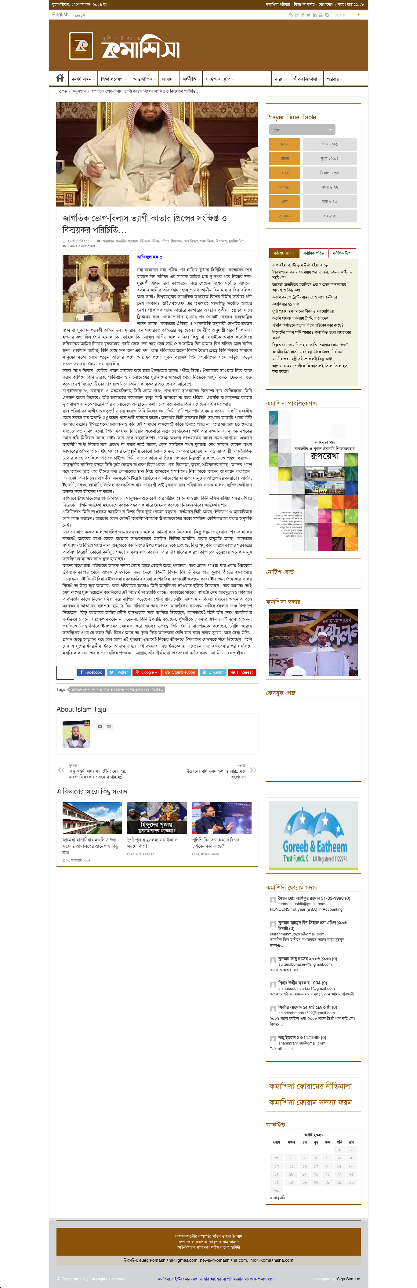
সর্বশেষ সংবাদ (284, 253)
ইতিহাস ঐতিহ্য (252, 79)
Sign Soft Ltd (348, 1279)
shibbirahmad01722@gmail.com (306, 1012)
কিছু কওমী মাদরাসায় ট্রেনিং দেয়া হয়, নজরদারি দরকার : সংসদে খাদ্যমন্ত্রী (97, 771)
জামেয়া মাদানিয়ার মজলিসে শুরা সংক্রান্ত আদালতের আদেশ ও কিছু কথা (90, 846)
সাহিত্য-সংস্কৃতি (218, 79)
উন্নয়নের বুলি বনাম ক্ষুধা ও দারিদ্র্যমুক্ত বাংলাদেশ (216, 771)
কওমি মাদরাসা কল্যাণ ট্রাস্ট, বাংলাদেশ (300, 318)
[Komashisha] (208, 45)
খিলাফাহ (176, 241)
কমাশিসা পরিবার (278, 4)
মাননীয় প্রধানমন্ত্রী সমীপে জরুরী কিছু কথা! (302, 358)
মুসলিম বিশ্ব (236, 241)
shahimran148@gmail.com (301, 1043)
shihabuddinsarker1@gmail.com (306, 988)
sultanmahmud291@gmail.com (297, 934)
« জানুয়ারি (277, 1197)
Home (61, 91)
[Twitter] (308, 15)
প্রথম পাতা (60, 79)
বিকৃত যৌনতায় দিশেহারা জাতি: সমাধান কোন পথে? (310, 344)
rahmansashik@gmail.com (301, 903)
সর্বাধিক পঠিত (313, 253)
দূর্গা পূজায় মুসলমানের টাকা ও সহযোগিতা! (303, 311)
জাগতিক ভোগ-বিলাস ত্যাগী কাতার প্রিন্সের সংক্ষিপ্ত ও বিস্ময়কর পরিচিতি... (117, 689)
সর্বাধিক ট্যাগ (342, 253)
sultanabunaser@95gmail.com (305, 964)
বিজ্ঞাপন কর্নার (304, 4)
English (60, 14)
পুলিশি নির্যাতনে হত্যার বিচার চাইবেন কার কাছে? (215, 843)
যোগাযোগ (326, 4)
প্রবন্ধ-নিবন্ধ (207, 241)
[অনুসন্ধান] (363, 14)
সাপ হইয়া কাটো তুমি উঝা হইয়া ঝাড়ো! (301, 265)
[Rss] (291, 15)
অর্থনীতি (189, 79)
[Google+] (297, 15)
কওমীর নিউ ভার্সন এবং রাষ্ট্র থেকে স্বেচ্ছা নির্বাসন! (307, 351)
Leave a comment (81, 246)
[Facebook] (303, 15)
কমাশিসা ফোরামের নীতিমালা (310, 1086)
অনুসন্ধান (79, 91)
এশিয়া (165, 241)
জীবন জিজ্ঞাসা (305, 79)
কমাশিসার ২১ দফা (285, 304)
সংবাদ (167, 79)
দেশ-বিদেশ (191, 241)
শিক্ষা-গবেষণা (112, 79)
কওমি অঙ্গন (81, 79)
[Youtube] (320, 15)
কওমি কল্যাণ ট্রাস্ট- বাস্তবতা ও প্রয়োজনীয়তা (304, 297)
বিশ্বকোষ (221, 241)
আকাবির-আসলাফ (127, 241)
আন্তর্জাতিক (142, 79)
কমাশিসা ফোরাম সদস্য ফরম (310, 1102)
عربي (80, 14)
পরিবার (333, 79)
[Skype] (327, 15)
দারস (279, 79)
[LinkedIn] (314, 15)
